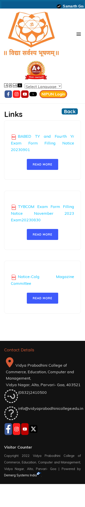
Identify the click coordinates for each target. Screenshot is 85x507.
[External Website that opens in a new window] (8, 429)
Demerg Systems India (20, 475)
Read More (42, 164)
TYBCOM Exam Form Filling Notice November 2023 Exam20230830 (42, 213)
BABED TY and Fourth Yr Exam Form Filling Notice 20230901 (42, 143)
